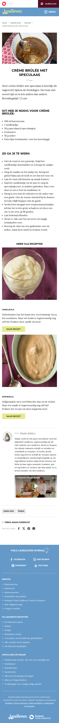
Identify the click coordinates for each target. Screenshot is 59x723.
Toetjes (27, 23)
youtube (43, 565)
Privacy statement (21, 703)
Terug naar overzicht (17, 522)
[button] (48, 4)
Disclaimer (9, 703)
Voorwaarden (29, 706)
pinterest (20, 565)
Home (4, 23)
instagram (43, 559)
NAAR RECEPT (13, 329)
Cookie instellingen (35, 703)
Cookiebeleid (49, 703)
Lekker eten (15, 23)
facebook (19, 559)
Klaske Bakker (27, 433)
